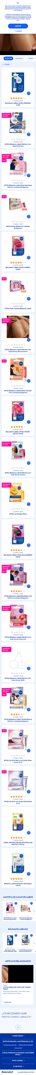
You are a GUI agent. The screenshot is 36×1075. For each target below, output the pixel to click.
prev (2, 911)
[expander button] (18, 1027)
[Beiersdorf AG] (7, 1072)
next (33, 911)
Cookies (20, 10)
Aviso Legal (18, 1048)
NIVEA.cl (14, 6)
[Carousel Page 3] (18, 899)
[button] (28, 93)
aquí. (18, 20)
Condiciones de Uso (10, 1045)
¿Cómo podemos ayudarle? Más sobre (18, 1054)
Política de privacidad (26, 1045)
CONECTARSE (17, 1036)
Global (17, 1061)
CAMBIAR (18, 31)
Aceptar (18, 26)
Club (17, 1066)
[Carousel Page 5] (20, 931)
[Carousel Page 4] (19, 931)
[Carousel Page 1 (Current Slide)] (15, 931)
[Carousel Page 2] (17, 899)
